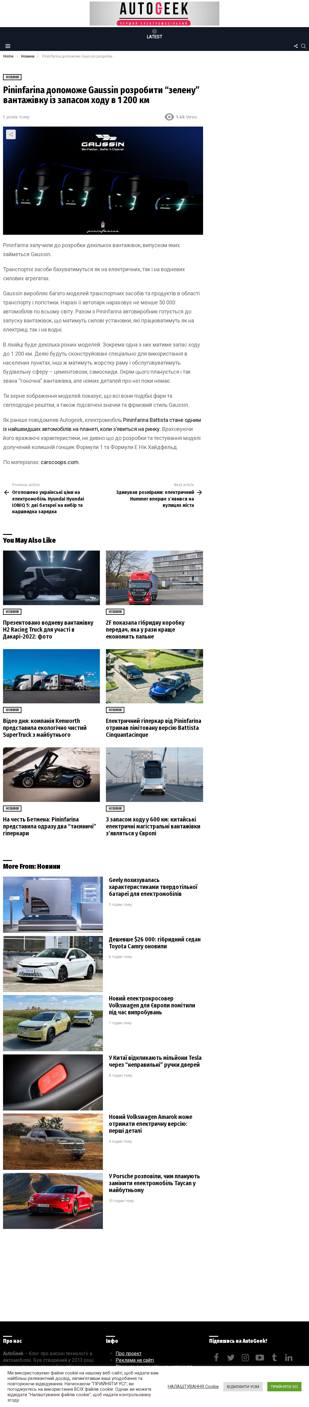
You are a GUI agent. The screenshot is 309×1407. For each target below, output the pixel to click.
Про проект (129, 1353)
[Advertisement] (103, 1277)
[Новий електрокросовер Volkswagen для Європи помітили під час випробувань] (53, 1023)
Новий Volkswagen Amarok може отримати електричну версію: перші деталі (150, 1123)
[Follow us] (295, 46)
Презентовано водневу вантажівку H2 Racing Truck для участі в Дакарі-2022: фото (48, 629)
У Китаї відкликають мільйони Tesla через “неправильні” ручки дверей (155, 1061)
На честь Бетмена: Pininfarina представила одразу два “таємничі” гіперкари (49, 826)
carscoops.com (59, 462)
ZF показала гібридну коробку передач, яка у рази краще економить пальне (145, 629)
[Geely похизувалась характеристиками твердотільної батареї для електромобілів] (53, 905)
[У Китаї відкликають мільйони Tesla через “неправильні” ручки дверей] (53, 1082)
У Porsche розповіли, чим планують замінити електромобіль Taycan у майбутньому (154, 1183)
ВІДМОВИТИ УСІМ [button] (243, 1386)
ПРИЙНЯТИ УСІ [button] (284, 1386)
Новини (12, 612)
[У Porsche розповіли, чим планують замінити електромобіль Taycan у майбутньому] (53, 1201)
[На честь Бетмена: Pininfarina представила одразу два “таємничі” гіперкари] (51, 774)
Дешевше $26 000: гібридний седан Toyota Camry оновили (155, 943)
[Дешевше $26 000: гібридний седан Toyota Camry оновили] (53, 964)
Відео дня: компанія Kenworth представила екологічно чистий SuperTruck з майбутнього (45, 727)
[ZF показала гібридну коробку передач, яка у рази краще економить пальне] (154, 578)
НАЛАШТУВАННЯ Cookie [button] (193, 1386)
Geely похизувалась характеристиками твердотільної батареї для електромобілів (153, 886)
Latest (154, 36)
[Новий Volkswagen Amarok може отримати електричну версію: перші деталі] (53, 1141)
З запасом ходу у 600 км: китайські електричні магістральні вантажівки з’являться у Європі (153, 826)
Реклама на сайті (135, 1360)
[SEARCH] (303, 46)
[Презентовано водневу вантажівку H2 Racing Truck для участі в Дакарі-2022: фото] (51, 578)
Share (11, 134)
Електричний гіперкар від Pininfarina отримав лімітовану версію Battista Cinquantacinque (153, 727)
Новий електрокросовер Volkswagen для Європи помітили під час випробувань (152, 1005)
